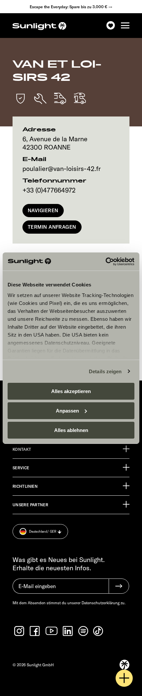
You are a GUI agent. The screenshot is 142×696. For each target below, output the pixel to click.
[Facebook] (35, 631)
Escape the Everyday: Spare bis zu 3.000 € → (71, 6)
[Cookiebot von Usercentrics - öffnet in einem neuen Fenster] (105, 261)
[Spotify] (83, 631)
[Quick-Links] (124, 678)
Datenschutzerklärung (101, 602)
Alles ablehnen (71, 430)
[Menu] (125, 25)
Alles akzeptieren (71, 391)
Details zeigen (105, 371)
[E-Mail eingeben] (61, 589)
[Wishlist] (110, 25)
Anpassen (67, 411)
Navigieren (43, 210)
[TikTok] (98, 631)
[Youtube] (52, 631)
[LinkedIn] (68, 631)
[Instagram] (20, 631)
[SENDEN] (119, 586)
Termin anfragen (52, 227)
